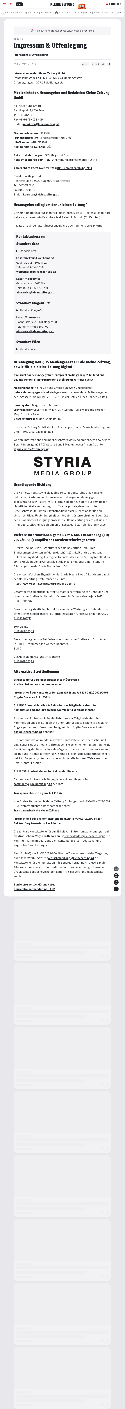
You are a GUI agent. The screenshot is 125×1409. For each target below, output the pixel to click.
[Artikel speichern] (115, 875)
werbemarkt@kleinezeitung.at (35, 271)
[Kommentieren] (115, 868)
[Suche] (11, 4)
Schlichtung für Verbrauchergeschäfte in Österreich (45, 679)
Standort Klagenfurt (31, 310)
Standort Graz (27, 251)
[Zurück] (3, 13)
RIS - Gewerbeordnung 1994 (74, 168)
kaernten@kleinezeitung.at (41, 194)
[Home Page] (62, 4)
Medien (85, 64)
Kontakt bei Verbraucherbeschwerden (37, 684)
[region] (62, 13)
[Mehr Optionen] (115, 889)
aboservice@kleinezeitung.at (34, 292)
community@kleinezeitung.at (32, 784)
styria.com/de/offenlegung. (30, 449)
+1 (109, 64)
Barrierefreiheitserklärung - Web (33, 884)
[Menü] (4, 4)
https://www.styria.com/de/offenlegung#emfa (43, 583)
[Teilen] (115, 882)
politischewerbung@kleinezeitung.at (69, 858)
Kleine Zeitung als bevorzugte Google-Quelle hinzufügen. (64, 31)
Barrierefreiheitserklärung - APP (33, 889)
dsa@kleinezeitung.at (27, 731)
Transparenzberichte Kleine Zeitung (35, 810)
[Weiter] (115, 13)
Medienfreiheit (98, 64)
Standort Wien (27, 349)
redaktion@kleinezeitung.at (41, 124)
